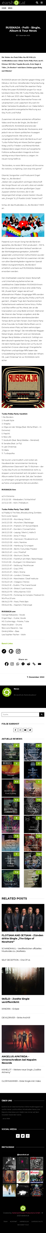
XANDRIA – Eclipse (10, 1009)
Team (5, 1221)
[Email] (39, 663)
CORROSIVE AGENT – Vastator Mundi (32, 863)
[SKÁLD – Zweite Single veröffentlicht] (23, 981)
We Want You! (23, 1225)
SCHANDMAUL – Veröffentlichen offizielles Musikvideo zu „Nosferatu (21, 949)
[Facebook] (6, 663)
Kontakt (13, 1221)
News (16, 689)
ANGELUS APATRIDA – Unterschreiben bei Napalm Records (19, 1059)
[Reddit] (28, 663)
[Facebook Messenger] (23, 663)
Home (4, 8)
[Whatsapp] (17, 663)
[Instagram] (12, 663)
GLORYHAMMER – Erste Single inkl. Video (21, 1081)
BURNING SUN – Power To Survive (32, 790)
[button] (9, 1163)
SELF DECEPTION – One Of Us (16, 960)
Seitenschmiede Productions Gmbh (26, 1213)
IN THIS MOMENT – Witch (33, 772)
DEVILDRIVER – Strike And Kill (16, 1017)
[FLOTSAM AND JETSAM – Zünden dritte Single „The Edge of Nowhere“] (23, 918)
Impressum (24, 1221)
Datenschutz (37, 1221)
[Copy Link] (34, 663)
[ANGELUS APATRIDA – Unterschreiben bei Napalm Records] (23, 1039)
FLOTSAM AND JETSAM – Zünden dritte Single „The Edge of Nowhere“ (22, 938)
